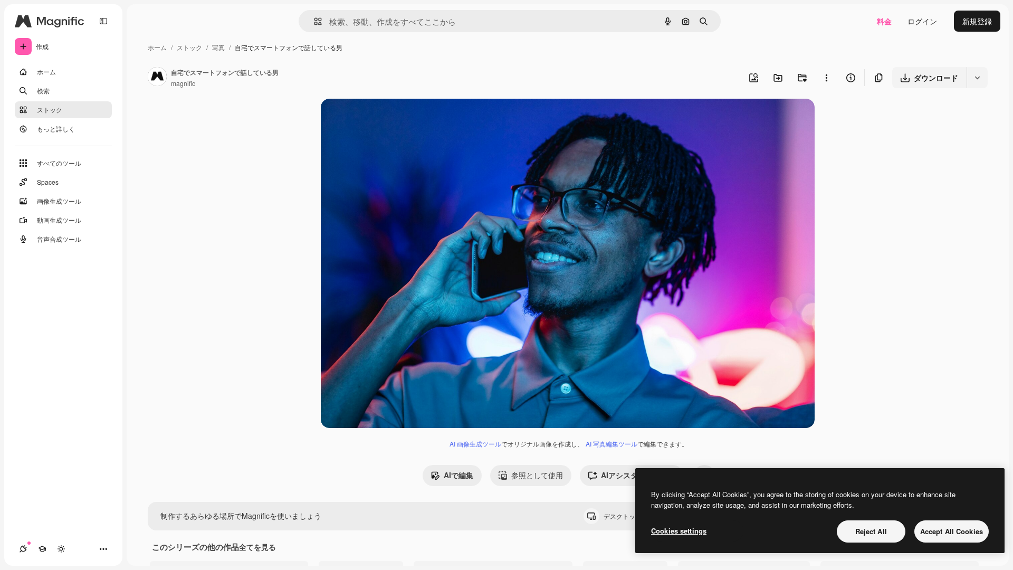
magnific (183, 83)
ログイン (922, 21)
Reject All (871, 531)
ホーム (157, 47)
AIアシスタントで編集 (638, 475)
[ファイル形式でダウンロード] (977, 77)
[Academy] (42, 548)
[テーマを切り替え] (61, 548)
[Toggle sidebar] (103, 21)
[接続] (23, 548)
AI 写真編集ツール (611, 443)
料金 (884, 21)
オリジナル (393, 119)
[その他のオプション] (826, 77)
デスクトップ (632, 515)
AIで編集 (458, 475)
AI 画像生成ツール (475, 443)
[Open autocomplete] (313, 21)
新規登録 (977, 21)
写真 (218, 47)
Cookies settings (678, 531)
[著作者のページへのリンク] (157, 77)
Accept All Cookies (951, 531)
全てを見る (257, 547)
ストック (189, 47)
